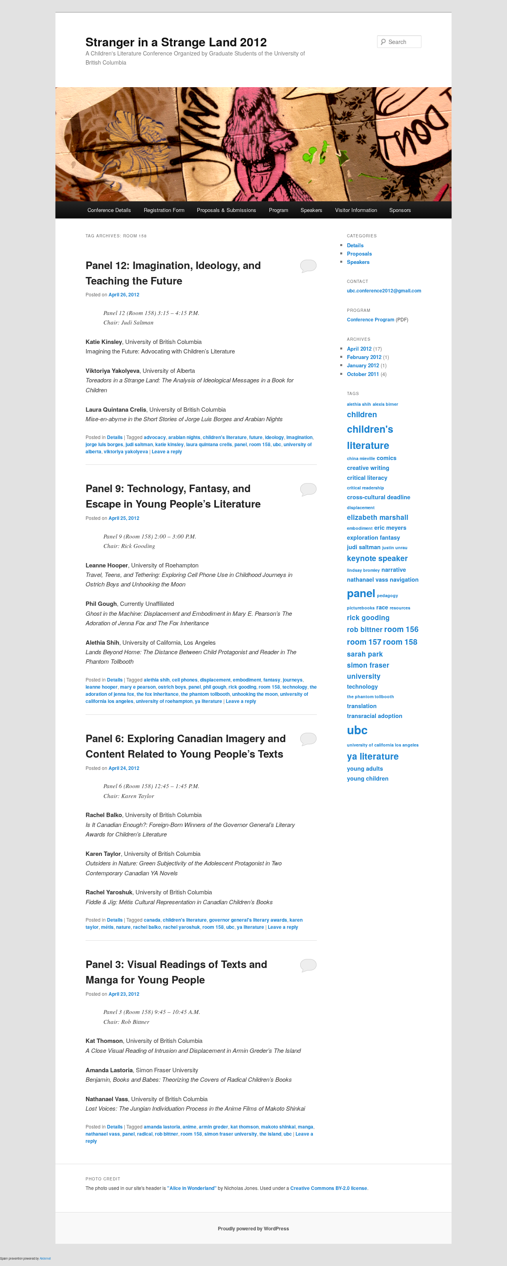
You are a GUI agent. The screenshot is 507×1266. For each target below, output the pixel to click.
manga (305, 1126)
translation (362, 706)
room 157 (364, 641)
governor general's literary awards (248, 919)
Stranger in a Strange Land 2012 (176, 41)
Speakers (311, 210)
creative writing (368, 468)
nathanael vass (103, 1133)
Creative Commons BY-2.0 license (328, 1188)
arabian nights (184, 437)
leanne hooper (102, 686)
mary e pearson (138, 686)
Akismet (45, 1258)
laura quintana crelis (209, 444)
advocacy (155, 437)
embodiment (247, 679)
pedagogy (387, 595)
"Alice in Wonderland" (192, 1188)
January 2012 (363, 365)
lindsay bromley (363, 570)
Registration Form (164, 210)
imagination (299, 437)
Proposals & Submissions (226, 210)
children (362, 414)
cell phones (185, 679)
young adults (365, 768)
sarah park (365, 654)
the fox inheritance (158, 693)
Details (115, 437)
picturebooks (361, 608)
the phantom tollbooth (205, 693)
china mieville (361, 458)
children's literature (225, 437)
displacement (215, 679)
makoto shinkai (278, 1126)
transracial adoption (374, 716)
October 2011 (363, 374)
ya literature (208, 701)
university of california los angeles (383, 745)
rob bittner (166, 1133)
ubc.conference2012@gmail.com (384, 290)
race (382, 607)
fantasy (271, 679)
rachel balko (147, 926)
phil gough (214, 686)
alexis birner (385, 404)
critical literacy (367, 477)
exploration (362, 537)
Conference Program (371, 319)
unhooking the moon (255, 693)
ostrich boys (172, 686)
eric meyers (390, 527)
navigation (404, 579)
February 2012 (364, 357)
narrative (393, 569)
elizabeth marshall (377, 517)
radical (144, 1133)
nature (123, 926)
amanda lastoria (162, 1126)
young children (368, 778)
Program (278, 210)
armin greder (213, 1126)
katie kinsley (169, 444)
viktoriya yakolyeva (126, 451)
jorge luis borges (104, 444)
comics (386, 458)
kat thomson (245, 1126)
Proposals (359, 253)
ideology (274, 437)
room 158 (260, 444)
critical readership (365, 488)
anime (189, 1126)
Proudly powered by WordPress (253, 1228)
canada (152, 919)
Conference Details (109, 210)
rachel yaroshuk (181, 926)
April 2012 (359, 348)
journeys (293, 679)
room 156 (401, 628)
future (256, 437)
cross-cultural (366, 497)
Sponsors (400, 210)
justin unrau (395, 547)
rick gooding (242, 686)
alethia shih (157, 679)
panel (240, 444)
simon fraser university (230, 1133)
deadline (398, 497)
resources (400, 608)
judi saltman (139, 444)
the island (270, 1133)
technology (294, 686)
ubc (277, 444)
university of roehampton (164, 701)
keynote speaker (377, 557)
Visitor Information (356, 210)
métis (107, 926)
